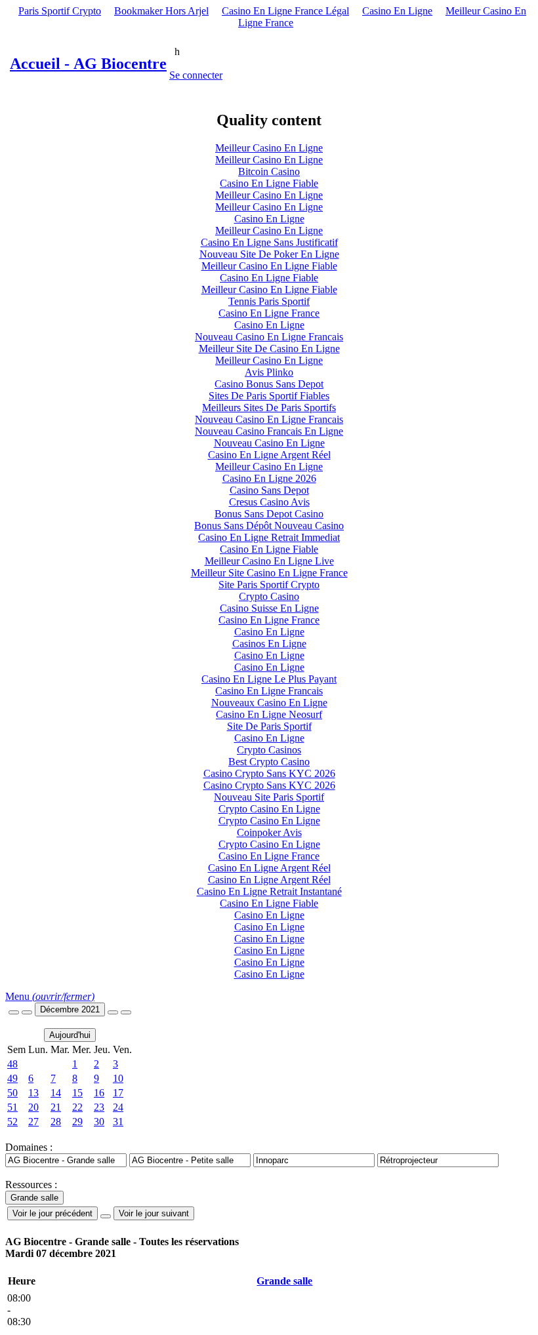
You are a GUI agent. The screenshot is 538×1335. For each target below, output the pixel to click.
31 (118, 1121)
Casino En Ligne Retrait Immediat (269, 537)
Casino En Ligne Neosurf (269, 714)
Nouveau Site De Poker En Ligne (269, 254)
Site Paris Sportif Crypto (269, 584)
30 (99, 1121)
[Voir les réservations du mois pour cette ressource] (27, 1012)
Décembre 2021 (70, 1009)
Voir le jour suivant (154, 1213)
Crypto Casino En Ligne (269, 808)
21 (56, 1107)
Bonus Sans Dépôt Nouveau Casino (269, 525)
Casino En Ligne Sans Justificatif (269, 242)
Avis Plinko (269, 372)
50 (12, 1092)
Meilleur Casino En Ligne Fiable (269, 265)
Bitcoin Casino (269, 171)
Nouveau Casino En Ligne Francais (269, 336)
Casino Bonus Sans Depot (269, 383)
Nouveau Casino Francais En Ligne (269, 431)
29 (77, 1121)
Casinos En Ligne (269, 643)
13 (33, 1092)
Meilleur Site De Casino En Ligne (269, 348)
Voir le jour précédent (52, 1213)
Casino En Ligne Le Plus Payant (269, 679)
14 (56, 1092)
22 (77, 1107)
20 (33, 1107)
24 (118, 1107)
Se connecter (195, 75)
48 (12, 1063)
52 (12, 1121)
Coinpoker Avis (269, 832)
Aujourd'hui (70, 1035)
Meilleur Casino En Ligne (269, 147)
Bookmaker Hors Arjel (161, 10)
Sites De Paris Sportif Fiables (269, 395)
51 (12, 1107)
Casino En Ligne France (269, 313)
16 (99, 1092)
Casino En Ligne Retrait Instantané (269, 891)
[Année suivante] (126, 1012)
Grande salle (284, 1280)
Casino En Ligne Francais (269, 690)
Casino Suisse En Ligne (269, 608)
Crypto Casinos (269, 749)
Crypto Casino (269, 596)
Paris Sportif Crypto (59, 10)
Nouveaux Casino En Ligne (269, 702)
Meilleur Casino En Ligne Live (269, 561)
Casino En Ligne (397, 10)
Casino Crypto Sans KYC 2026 (269, 773)
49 (12, 1078)
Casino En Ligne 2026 (269, 478)
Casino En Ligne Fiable (269, 183)
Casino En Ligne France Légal (285, 10)
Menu (49, 996)
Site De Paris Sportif (269, 726)
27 (33, 1121)
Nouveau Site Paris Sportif (269, 797)
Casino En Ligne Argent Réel (269, 454)
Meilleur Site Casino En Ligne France (269, 572)
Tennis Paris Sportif (269, 301)
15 (77, 1092)
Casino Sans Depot (269, 490)
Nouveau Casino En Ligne (269, 442)
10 (118, 1078)
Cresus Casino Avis (269, 502)
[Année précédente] (14, 1012)
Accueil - (88, 63)
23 (99, 1107)
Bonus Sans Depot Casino (269, 513)
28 (56, 1121)
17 (118, 1092)
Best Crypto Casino (269, 761)
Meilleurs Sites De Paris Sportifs (269, 407)
